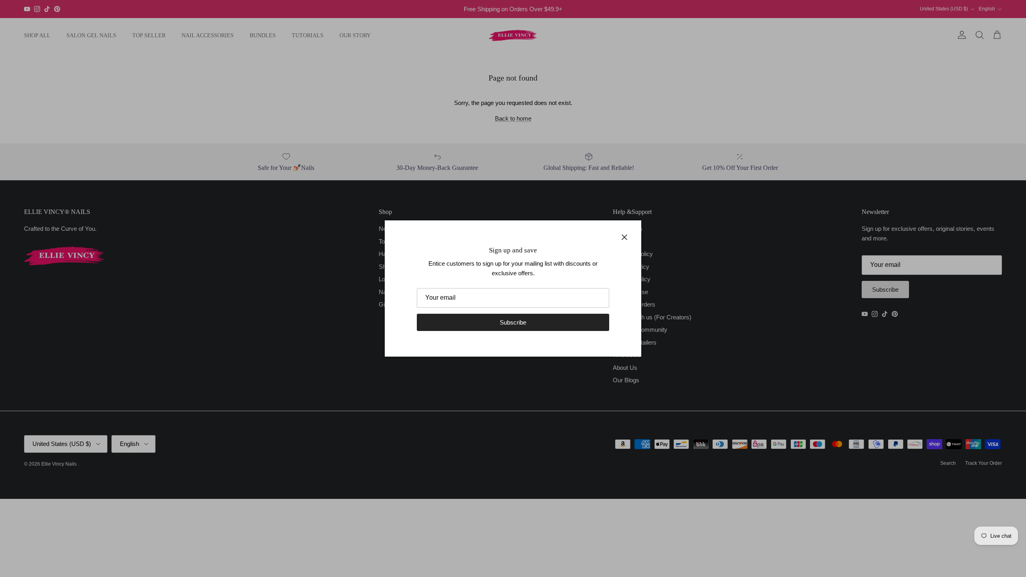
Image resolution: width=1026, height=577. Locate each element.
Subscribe (513, 322)
